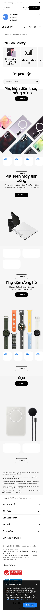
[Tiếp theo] (40, 57)
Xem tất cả (21, 98)
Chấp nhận (30, 605)
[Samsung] (7, 26)
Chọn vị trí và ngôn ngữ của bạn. (12, 3)
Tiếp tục (34, 8)
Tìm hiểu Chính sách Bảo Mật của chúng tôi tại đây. (21, 600)
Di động (6, 34)
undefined (13, 20)
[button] (21, 504)
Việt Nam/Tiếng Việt (9, 565)
